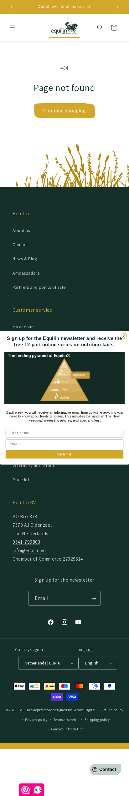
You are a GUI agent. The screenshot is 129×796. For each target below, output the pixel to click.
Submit (64, 454)
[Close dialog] (124, 335)
